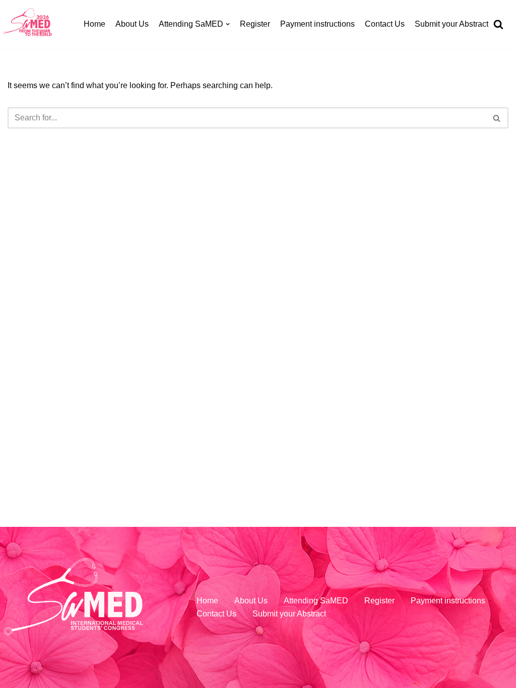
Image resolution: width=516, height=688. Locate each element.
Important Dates (163, 133)
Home (94, 24)
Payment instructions (317, 24)
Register (255, 24)
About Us (132, 24)
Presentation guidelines (177, 202)
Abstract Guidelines (170, 157)
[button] (499, 344)
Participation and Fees (175, 111)
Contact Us (385, 24)
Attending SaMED (316, 600)
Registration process (172, 88)
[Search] (499, 344)
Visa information (164, 226)
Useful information (167, 248)
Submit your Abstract (451, 24)
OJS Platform (158, 179)
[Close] (499, 29)
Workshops (155, 64)
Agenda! (150, 42)
